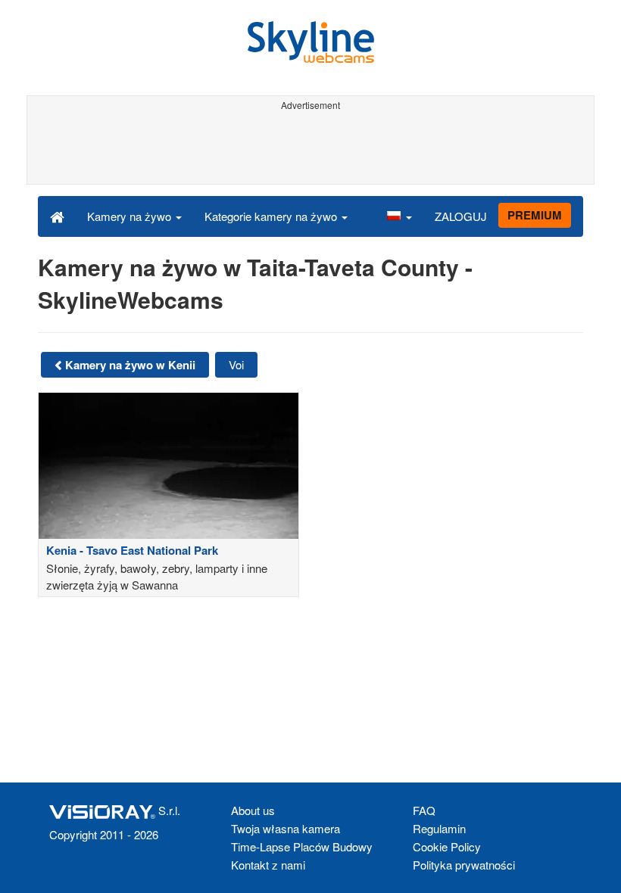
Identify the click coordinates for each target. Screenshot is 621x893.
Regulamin (439, 828)
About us (253, 810)
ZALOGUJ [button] (461, 216)
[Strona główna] (57, 216)
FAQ (424, 810)
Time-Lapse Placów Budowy (302, 846)
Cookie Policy (447, 846)
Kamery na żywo (130, 216)
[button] (399, 216)
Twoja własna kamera (285, 828)
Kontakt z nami (268, 865)
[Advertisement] (307, 150)
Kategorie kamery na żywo (272, 216)
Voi (236, 364)
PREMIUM (534, 215)
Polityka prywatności (464, 865)
